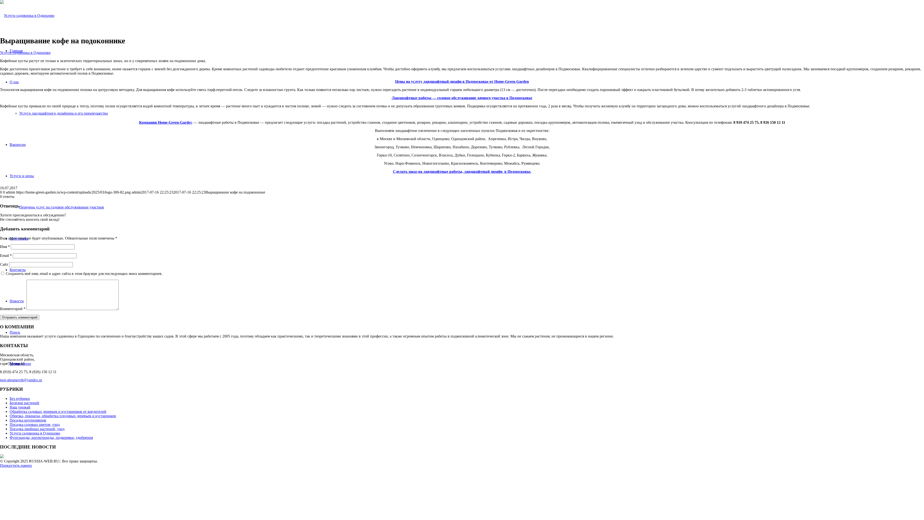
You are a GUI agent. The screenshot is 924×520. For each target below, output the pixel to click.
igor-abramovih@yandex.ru (21, 380)
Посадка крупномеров (28, 420)
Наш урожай (20, 407)
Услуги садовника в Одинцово (25, 53)
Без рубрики (20, 398)
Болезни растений (24, 403)
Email (6, 256)
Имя (5, 247)
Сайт (4, 264)
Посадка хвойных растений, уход (37, 429)
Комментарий (13, 309)
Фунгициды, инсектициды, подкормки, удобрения (51, 438)
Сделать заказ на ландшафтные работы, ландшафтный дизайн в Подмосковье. (462, 171)
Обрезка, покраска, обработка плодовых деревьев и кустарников (63, 416)
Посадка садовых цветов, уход (35, 424)
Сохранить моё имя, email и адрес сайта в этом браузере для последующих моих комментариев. (84, 274)
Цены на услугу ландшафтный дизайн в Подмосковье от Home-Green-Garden (462, 81)
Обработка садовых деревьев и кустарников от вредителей (58, 412)
